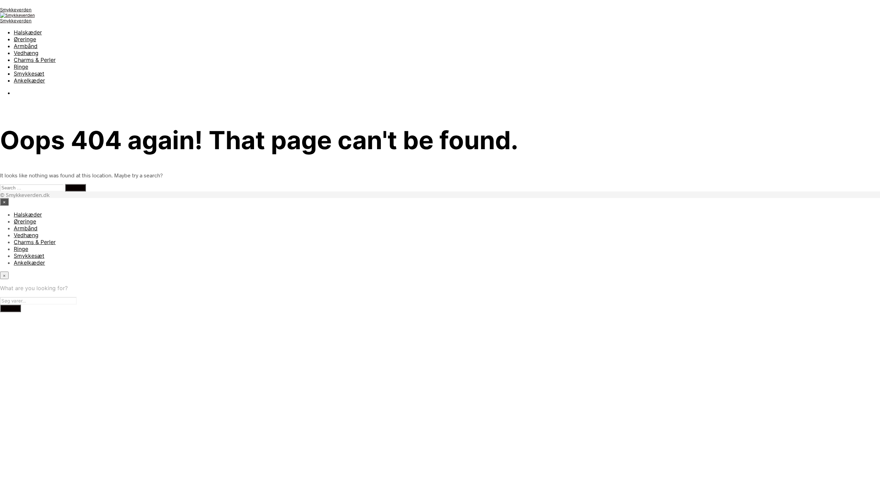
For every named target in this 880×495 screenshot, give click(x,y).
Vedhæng (26, 53)
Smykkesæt (29, 73)
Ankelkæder (29, 80)
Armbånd (25, 46)
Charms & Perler (35, 59)
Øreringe (25, 39)
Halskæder (28, 32)
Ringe (21, 66)
